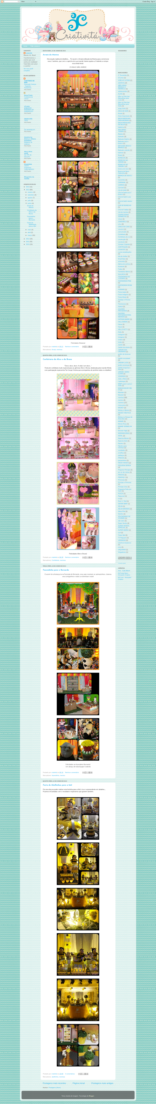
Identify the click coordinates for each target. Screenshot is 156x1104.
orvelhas (121, 453)
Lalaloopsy (121, 381)
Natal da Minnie (123, 438)
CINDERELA (122, 221)
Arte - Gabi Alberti (124, 571)
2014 (28, 187)
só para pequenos (28, 107)
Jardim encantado (124, 358)
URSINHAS (122, 540)
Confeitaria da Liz (124, 237)
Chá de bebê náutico (125, 201)
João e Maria (122, 379)
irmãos (120, 340)
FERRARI (121, 289)
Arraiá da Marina (51, 55)
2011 (28, 241)
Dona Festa (28, 95)
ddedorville (28, 119)
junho (30, 203)
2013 (28, 190)
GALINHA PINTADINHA (122, 310)
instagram (121, 334)
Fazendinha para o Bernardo (56, 570)
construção (122, 239)
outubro (30, 192)
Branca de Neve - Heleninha (124, 172)
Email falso (121, 259)
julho (29, 200)
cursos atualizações (124, 252)
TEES (26, 120)
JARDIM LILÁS (123, 362)
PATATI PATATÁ (123, 463)
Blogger (91, 1096)
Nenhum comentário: (72, 346)
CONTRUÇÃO (123, 247)
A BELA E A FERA (124, 80)
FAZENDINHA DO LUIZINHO (124, 277)
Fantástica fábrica (124, 271)
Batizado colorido (124, 150)
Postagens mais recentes (54, 1083)
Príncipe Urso (122, 487)
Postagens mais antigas (102, 1083)
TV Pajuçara (122, 538)
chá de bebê (122, 190)
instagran (121, 337)
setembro (31, 195)
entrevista (121, 261)
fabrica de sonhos (124, 264)
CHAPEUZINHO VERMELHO (123, 215)
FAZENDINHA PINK (124, 281)
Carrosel (121, 187)
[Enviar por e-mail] (83, 347)
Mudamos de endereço (28, 143)
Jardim (120, 345)
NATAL (120, 436)
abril (29, 232)
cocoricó (121, 229)
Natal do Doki (122, 441)
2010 (28, 244)
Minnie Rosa (122, 424)
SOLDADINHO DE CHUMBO (124, 517)
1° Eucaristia (122, 75)
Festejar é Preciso (124, 300)
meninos (121, 402)
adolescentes (122, 91)
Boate (120, 155)
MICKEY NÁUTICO (124, 413)
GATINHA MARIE (124, 319)
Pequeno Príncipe (124, 470)
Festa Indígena (123, 294)
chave (120, 219)
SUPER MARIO (123, 530)
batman (120, 153)
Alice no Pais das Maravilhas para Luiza (124, 98)
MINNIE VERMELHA (125, 426)
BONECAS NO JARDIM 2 (123, 165)
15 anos (121, 78)
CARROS (121, 185)
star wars (121, 521)
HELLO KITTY (123, 329)
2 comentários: (70, 1074)
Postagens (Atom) (55, 1087)
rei (119, 498)
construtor (121, 242)
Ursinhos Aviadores (124, 543)
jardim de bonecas (124, 354)
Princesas (121, 480)
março (30, 235)
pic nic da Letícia (123, 472)
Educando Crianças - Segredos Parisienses (30, 86)
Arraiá (54, 349)
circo (119, 224)
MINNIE (120, 421)
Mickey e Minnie (123, 410)
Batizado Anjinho (123, 139)
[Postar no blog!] (85, 347)
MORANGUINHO (124, 433)
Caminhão (121, 180)
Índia (119, 332)
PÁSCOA (121, 458)
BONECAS (121, 158)
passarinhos (122, 460)
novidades (121, 450)
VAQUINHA (122, 549)
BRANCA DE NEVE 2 (125, 175)
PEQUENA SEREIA (124, 465)
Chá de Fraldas (123, 209)
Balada (120, 134)
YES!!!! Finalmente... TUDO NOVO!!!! (29, 167)
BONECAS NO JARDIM (123, 161)
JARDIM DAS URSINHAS (122, 350)
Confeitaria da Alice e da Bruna (57, 359)
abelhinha (55, 1077)
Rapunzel (121, 496)
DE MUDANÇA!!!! (29, 130)
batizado (121, 136)
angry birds (122, 108)
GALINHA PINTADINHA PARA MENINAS (124, 315)
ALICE (120, 94)
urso (119, 547)
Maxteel (120, 395)
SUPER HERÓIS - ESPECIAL (124, 526)
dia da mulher (122, 256)
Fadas (120, 269)
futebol (120, 306)
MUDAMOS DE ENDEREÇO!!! (29, 110)
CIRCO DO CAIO (124, 226)
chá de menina (123, 212)
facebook (121, 266)
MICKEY (121, 408)
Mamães (121, 392)
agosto (30, 197)
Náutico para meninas (122, 447)
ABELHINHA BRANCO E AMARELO (122, 87)
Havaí (120, 327)
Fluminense (122, 304)
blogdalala (28, 164)
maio (29, 229)
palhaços (121, 455)
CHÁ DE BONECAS (124, 205)
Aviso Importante (123, 116)
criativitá (29, 53)
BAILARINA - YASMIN (122, 130)
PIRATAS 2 (121, 477)
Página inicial (79, 1083)
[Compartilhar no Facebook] (89, 347)
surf (119, 532)
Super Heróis (122, 523)
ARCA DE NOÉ (123, 111)
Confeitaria (55, 560)
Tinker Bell (121, 535)
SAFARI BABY (123, 504)
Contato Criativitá (124, 244)
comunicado (122, 232)
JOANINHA (122, 376)
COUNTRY (121, 249)
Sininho (120, 514)
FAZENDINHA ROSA (125, 285)
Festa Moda (122, 297)
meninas (59, 349)
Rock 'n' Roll (122, 501)
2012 (28, 239)
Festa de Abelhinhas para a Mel (57, 785)
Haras (120, 324)
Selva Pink (121, 511)
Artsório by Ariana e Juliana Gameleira (30, 138)
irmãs (120, 342)
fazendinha (55, 775)
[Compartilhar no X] (87, 347)
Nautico (120, 443)
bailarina (121, 127)
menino (62, 775)
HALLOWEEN (122, 322)
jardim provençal (123, 365)
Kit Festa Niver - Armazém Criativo (124, 574)
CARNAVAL (122, 182)
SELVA (120, 506)
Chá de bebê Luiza (124, 197)
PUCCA (120, 493)
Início (25, 46)
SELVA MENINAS (124, 509)
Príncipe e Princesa (124, 482)
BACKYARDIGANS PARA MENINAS (124, 119)
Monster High (122, 431)
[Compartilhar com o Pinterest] (91, 347)
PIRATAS (121, 475)
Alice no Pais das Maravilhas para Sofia (124, 104)
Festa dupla (122, 292)
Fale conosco (35, 46)
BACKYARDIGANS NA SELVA (124, 123)
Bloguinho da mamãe (29, 177)
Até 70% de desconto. (27, 156)
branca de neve (123, 169)
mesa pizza (122, 405)
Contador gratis (122, 563)
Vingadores (122, 552)
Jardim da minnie (124, 347)
